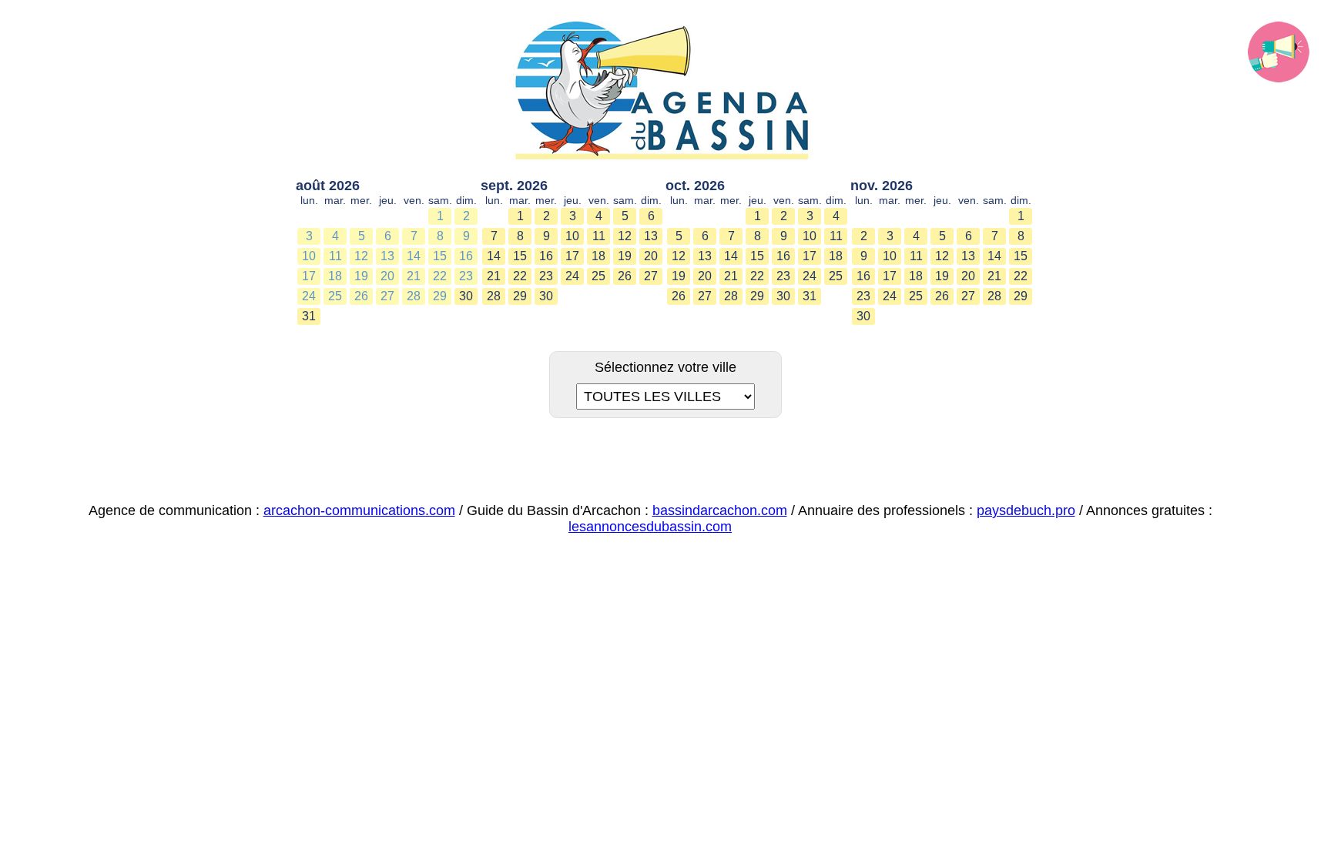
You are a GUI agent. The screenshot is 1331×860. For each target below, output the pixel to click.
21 (414, 276)
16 (466, 256)
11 (335, 256)
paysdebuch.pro (1026, 510)
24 (309, 296)
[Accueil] (665, 92)
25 (335, 296)
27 (387, 296)
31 (309, 316)
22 (440, 276)
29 (440, 296)
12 (361, 256)
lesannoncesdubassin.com (650, 526)
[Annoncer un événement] (1278, 52)
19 (361, 276)
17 (309, 276)
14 (414, 256)
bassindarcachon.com (719, 510)
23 (466, 276)
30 (466, 296)
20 (387, 276)
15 (440, 256)
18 (335, 276)
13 (387, 256)
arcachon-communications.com (359, 510)
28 (414, 296)
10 (309, 256)
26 (361, 296)
